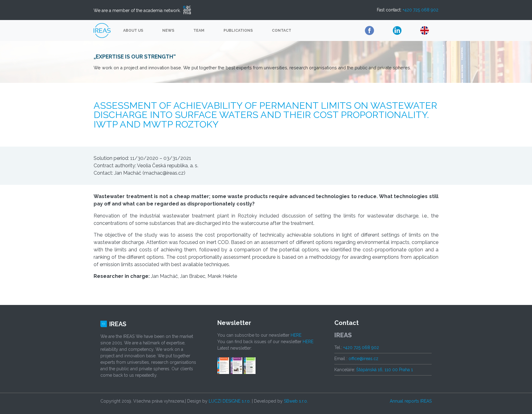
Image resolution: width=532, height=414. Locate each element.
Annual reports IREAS (411, 401)
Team (198, 30)
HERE (296, 335)
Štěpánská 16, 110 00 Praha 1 (384, 369)
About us (133, 30)
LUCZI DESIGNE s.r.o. (230, 401)
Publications (238, 30)
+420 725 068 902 (420, 9)
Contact (281, 30)
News (168, 30)
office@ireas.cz (363, 358)
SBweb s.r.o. (296, 401)
